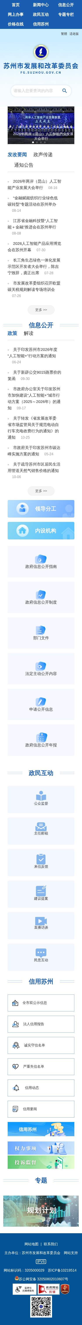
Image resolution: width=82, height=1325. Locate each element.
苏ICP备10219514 (62, 1270)
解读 (28, 333)
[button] (33, 142)
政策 (12, 333)
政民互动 (41, 773)
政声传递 (43, 154)
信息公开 (41, 325)
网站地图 (31, 1244)
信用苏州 (41, 981)
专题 (41, 1180)
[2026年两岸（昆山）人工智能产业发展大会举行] (41, 125)
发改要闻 (17, 154)
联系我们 (51, 1244)
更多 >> (41, 310)
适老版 (74, 33)
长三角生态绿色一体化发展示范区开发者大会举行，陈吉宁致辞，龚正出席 (34, 266)
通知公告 (23, 165)
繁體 (64, 33)
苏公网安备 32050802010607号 (43, 1279)
